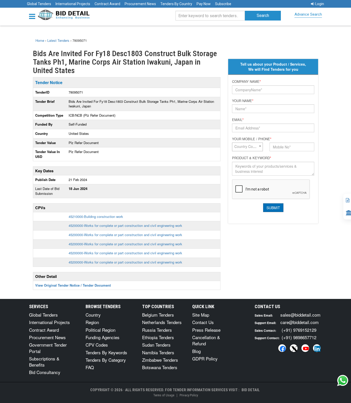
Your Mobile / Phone (251, 139)
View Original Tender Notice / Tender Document (73, 285)
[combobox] (247, 147)
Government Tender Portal (48, 347)
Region (92, 322)
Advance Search (308, 14)
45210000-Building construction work (96, 216)
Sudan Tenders (156, 344)
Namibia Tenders (158, 352)
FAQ (90, 367)
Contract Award (107, 4)
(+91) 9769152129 (299, 330)
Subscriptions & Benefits (44, 361)
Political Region (100, 330)
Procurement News (140, 4)
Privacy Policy (189, 395)
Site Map (200, 314)
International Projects (73, 4)
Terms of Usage (163, 395)
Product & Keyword (251, 158)
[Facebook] (282, 348)
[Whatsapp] (342, 380)
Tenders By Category (106, 360)
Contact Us (203, 322)
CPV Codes (97, 344)
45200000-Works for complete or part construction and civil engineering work (125, 225)
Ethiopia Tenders (158, 337)
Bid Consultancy (44, 372)
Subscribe (223, 4)
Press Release (206, 330)
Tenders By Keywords (106, 352)
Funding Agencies (102, 337)
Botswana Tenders (159, 367)
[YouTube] (305, 348)
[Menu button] (33, 16)
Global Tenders (39, 4)
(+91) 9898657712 (299, 337)
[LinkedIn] (317, 348)
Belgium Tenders (158, 314)
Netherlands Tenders (162, 322)
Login (319, 4)
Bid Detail (251, 390)
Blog (196, 351)
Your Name (242, 100)
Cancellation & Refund (206, 340)
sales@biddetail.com (300, 314)
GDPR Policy (205, 358)
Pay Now (204, 4)
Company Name (246, 81)
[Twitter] (294, 348)
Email (238, 119)
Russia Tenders (157, 330)
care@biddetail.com (299, 322)
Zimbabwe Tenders (160, 360)
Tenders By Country (176, 4)
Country (93, 314)
